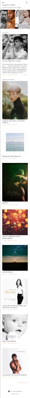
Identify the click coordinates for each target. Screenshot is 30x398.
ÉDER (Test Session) (9, 341)
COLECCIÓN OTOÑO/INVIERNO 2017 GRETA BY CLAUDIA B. (14, 306)
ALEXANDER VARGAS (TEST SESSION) (14, 375)
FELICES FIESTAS (7, 272)
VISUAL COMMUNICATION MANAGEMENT (11, 237)
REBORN (5, 203)
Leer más (25, 74)
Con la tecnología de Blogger (16, 391)
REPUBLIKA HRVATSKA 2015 (11, 156)
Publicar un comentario (12, 74)
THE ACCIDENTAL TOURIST (11, 61)
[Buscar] (27, 2)
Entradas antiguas (23, 382)
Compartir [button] (4, 74)
